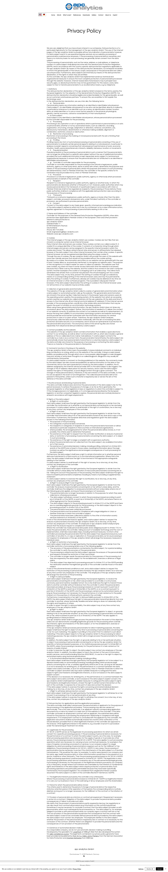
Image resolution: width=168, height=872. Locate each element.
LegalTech (77, 832)
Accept (160, 869)
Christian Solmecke (74, 838)
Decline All (150, 869)
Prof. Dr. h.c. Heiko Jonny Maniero (86, 836)
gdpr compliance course (59, 834)
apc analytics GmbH (84, 849)
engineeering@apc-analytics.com (65, 232)
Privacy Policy (77, 869)
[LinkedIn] (84, 856)
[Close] (165, 868)
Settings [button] (140, 869)
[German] (44, 14)
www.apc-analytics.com (63, 234)
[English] (40, 14)
